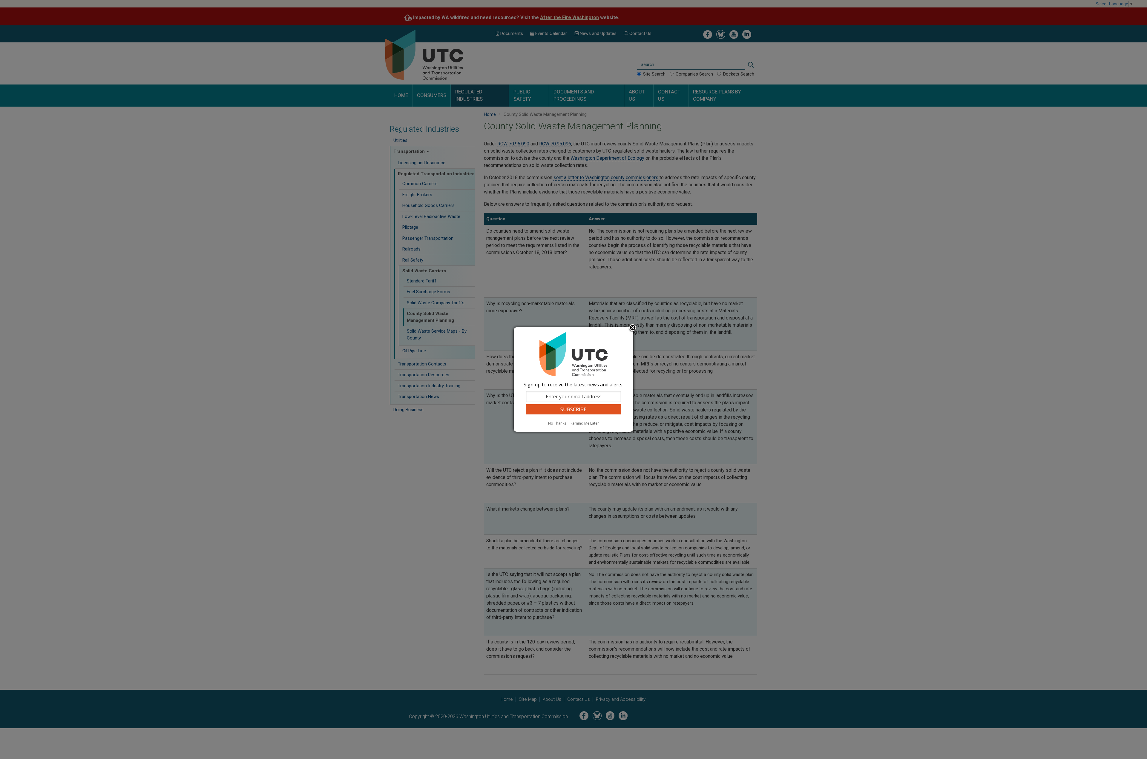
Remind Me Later (585, 423)
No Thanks (557, 423)
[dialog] (573, 379)
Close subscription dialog (632, 328)
